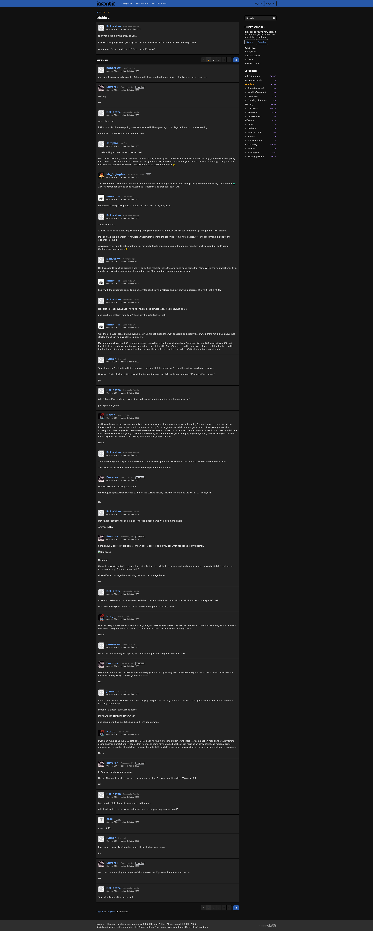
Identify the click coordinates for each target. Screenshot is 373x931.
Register (270, 3)
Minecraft (262, 96)
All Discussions (252, 55)
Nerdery (260, 104)
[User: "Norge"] (101, 416)
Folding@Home (262, 156)
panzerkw (113, 67)
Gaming (260, 84)
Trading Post (262, 152)
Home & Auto (262, 140)
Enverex (112, 86)
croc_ (110, 818)
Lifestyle (260, 120)
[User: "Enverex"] (101, 88)
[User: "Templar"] (101, 144)
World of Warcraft (262, 92)
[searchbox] (260, 18)
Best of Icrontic (159, 3)
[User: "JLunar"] (101, 360)
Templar (112, 143)
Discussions (142, 3)
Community (260, 144)
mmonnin (113, 196)
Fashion (262, 128)
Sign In (258, 3)
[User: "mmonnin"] (101, 198)
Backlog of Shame (262, 100)
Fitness (262, 136)
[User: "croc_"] (101, 820)
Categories (127, 3)
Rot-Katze (113, 26)
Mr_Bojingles (115, 174)
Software (262, 112)
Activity (249, 59)
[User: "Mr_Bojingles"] (101, 175)
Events (262, 148)
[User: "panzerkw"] (101, 70)
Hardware (262, 108)
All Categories (260, 76)
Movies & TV (262, 116)
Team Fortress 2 (262, 88)
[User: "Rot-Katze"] (101, 28)
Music (262, 124)
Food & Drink (262, 132)
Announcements (260, 80)
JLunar (111, 358)
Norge (110, 414)
